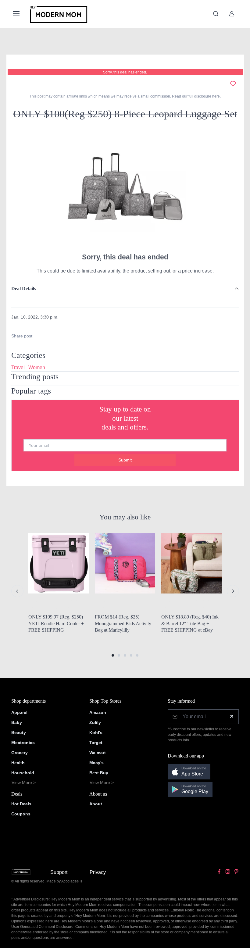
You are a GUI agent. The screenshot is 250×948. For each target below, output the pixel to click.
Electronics (23, 742)
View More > (24, 782)
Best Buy (98, 772)
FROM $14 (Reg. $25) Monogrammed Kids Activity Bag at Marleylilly (123, 623)
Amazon (97, 712)
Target (95, 742)
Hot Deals (21, 803)
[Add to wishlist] (233, 84)
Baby (16, 722)
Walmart (97, 752)
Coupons (20, 813)
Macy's (96, 762)
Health (18, 762)
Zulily (95, 722)
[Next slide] (233, 591)
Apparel (19, 712)
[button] (113, 655)
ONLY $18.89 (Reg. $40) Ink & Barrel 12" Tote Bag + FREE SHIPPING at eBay (190, 623)
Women (36, 367)
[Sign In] (231, 13)
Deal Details (23, 288)
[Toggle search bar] (216, 13)
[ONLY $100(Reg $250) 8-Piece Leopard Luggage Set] (125, 188)
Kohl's (95, 732)
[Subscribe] (231, 717)
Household (22, 772)
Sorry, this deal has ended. (125, 72)
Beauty (18, 732)
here (215, 96)
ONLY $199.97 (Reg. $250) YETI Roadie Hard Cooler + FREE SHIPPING (56, 623)
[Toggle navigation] (15, 13)
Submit (125, 460)
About (95, 803)
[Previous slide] (17, 591)
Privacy (98, 872)
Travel (18, 367)
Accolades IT (72, 881)
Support (58, 872)
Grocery (19, 752)
